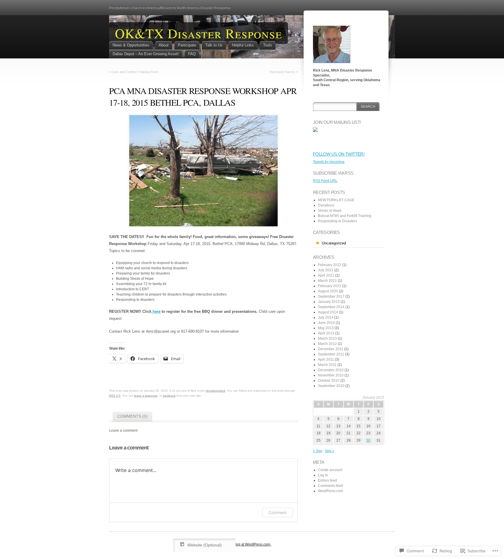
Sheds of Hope (330, 211)
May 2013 (326, 328)
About (164, 45)
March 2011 (327, 365)
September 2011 (331, 354)
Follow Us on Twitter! (338, 154)
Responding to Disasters (337, 221)
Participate (187, 45)
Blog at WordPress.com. (252, 544)
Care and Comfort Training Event (135, 72)
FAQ (192, 54)
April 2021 (326, 275)
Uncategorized (215, 390)
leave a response (146, 395)
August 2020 (328, 291)
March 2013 (327, 338)
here (155, 311)
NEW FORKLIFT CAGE (336, 200)
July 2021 (325, 270)
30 (368, 440)
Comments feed (330, 486)
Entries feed (327, 480)
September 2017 (331, 296)
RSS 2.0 (114, 395)
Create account (330, 470)
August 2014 (328, 312)
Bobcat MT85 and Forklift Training (344, 216)
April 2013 (326, 333)
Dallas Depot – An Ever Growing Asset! (146, 54)
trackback (169, 395)
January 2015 (329, 302)
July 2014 (325, 317)
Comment (277, 512)
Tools (267, 45)
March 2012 (327, 344)
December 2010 (331, 370)
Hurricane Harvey (282, 72)
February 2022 (329, 265)
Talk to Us (214, 45)
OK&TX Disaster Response (198, 33)
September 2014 (331, 307)
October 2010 (329, 381)
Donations (326, 205)
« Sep (317, 451)
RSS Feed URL (325, 181)
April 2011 (326, 359)
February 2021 (329, 286)
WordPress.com (330, 491)
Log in (323, 475)
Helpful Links (243, 45)
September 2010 (331, 386)
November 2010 (331, 375)
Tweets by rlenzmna (328, 162)
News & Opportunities (131, 45)
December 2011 (330, 349)
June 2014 (326, 323)
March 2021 (327, 281)
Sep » (329, 451)
